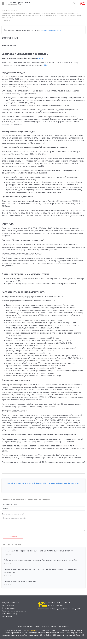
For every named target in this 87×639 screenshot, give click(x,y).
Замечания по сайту (9, 613)
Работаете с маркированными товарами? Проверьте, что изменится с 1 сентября (40, 560)
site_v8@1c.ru (58, 605)
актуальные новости (51, 30)
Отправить (13, 536)
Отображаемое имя (9, 504)
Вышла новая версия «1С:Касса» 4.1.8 (20, 581)
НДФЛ (40, 58)
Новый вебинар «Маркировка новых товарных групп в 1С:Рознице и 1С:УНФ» (39, 551)
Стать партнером (8, 608)
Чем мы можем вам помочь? (13, 514)
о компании (32, 630)
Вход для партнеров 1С (11, 602)
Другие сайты (7, 616)
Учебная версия (8, 605)
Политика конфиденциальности (14, 611)
